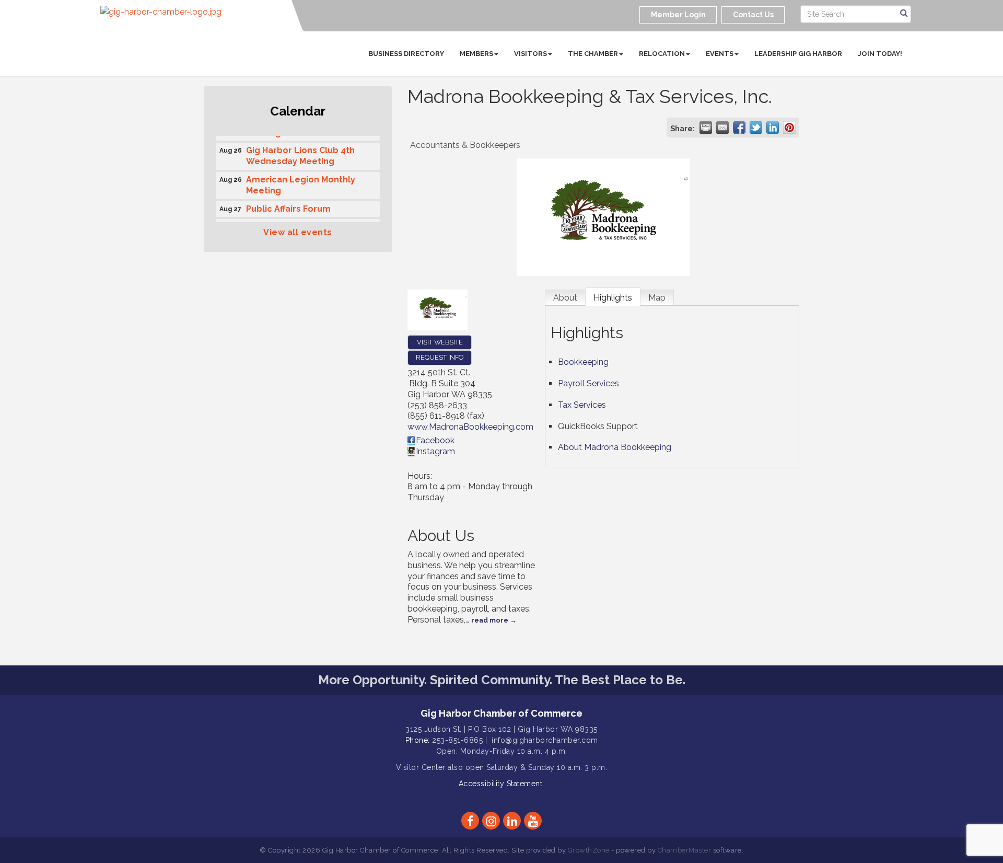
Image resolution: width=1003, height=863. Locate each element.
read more (489, 620)
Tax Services (582, 405)
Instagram (435, 451)
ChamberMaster (685, 850)
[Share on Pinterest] (789, 127)
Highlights (612, 298)
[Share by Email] (722, 127)
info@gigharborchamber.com (545, 740)
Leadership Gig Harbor (798, 53)
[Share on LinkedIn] (772, 127)
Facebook (435, 440)
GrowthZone (589, 850)
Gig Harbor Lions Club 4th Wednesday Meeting (300, 152)
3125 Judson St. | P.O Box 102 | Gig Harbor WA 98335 (501, 729)
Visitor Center (421, 767)
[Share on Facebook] (739, 127)
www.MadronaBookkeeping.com (470, 427)
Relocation (662, 53)
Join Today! (880, 53)
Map (657, 298)
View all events (297, 232)
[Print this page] (705, 127)
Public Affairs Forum (288, 206)
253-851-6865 (457, 740)
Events (719, 53)
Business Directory (406, 53)
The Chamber (593, 53)
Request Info (439, 357)
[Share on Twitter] (756, 127)
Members (476, 53)
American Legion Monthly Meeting (300, 181)
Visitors (530, 53)
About (565, 298)
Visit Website (440, 342)
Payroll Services (588, 383)
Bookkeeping (583, 362)
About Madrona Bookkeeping (614, 447)
